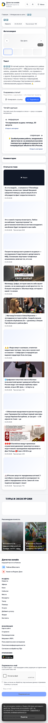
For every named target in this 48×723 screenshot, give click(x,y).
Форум (4, 615)
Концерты (5, 598)
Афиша (4, 584)
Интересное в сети (17, 14)
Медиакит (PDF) (7, 638)
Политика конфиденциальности (13, 645)
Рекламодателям (8, 635)
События (5, 591)
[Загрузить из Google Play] (7, 657)
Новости (5, 581)
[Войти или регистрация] (32, 4)
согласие (14, 684)
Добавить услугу (8, 611)
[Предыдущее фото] (7, 41)
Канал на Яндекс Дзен (12, 572)
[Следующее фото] (41, 41)
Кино (3, 588)
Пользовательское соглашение (13, 642)
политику (7, 684)
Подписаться (24, 694)
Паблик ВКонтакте (11, 567)
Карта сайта (6, 628)
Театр (4, 601)
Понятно (24, 717)
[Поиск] (27, 4)
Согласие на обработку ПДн (12, 648)
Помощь (5, 604)
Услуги (4, 608)
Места (4, 594)
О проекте (5, 632)
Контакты (5, 618)
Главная (5, 14)
